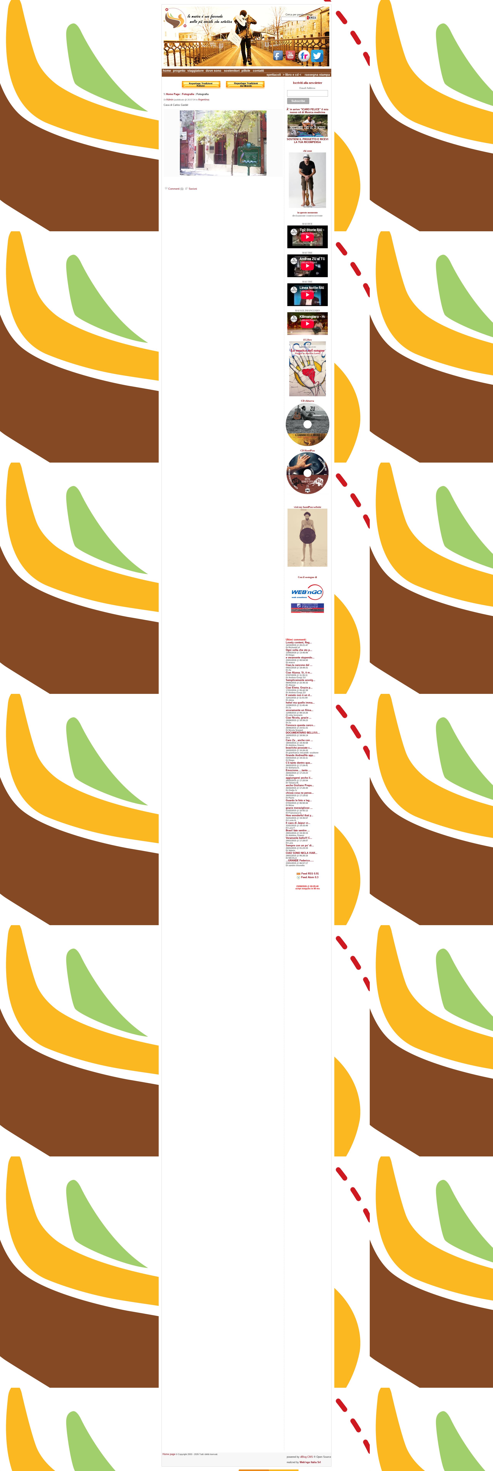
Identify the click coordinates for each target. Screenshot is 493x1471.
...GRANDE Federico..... (300, 860)
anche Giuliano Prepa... (300, 785)
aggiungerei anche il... (299, 777)
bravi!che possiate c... (299, 747)
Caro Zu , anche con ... (299, 740)
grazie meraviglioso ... (299, 807)
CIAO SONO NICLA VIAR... (301, 853)
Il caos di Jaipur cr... (298, 822)
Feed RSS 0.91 (310, 873)
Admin (169, 99)
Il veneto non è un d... (299, 695)
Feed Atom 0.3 (309, 877)
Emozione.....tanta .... (298, 770)
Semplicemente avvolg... (300, 680)
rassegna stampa (317, 74)
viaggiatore (195, 70)
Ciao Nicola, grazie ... (298, 717)
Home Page (173, 94)
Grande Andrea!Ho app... (300, 755)
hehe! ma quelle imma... (300, 702)
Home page (169, 1454)
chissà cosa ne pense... (300, 792)
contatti (258, 70)
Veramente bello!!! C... (299, 837)
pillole (245, 70)
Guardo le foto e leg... (299, 800)
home (167, 70)
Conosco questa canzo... (300, 725)
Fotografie (188, 94)
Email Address (307, 88)
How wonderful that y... (299, 815)
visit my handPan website (307, 507)
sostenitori (232, 70)
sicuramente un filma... (299, 710)
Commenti (174, 188)
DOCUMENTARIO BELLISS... (303, 732)
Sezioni (192, 188)
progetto (179, 70)
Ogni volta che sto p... (299, 650)
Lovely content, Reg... (299, 642)
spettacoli (274, 74)
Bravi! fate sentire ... (298, 830)
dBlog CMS (306, 1456)
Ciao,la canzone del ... (299, 665)
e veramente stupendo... (300, 657)
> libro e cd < (292, 74)
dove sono (213, 70)
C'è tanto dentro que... (299, 762)
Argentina (203, 99)
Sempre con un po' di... (300, 845)
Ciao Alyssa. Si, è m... (299, 672)
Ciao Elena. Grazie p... (299, 687)
